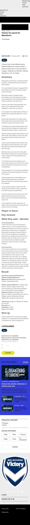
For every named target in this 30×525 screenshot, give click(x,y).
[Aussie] (23, 434)
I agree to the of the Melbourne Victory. (15, 344)
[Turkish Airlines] (6, 424)
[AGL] (6, 434)
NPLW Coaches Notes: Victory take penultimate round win (20, 409)
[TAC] (14, 439)
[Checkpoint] (23, 439)
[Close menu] (26, 516)
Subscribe (3, 16)
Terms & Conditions (21, 508)
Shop (1, 14)
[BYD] (6, 439)
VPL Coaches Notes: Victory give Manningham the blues (21, 400)
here (22, 320)
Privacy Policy (14, 344)
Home (3, 31)
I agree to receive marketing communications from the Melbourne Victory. (15, 348)
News (8, 31)
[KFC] (14, 434)
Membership (4, 10)
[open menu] (1, 8)
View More (25, 362)
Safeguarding (5, 512)
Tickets (2, 12)
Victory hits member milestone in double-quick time (14, 385)
